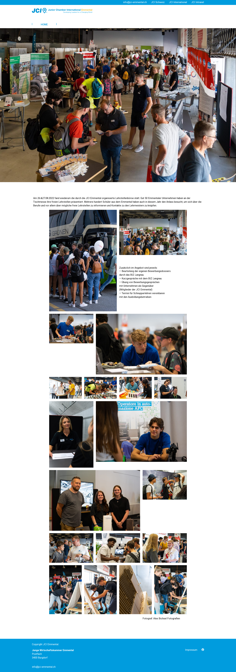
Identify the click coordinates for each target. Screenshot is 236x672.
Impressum (191, 649)
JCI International (178, 2)
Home (44, 24)
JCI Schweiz (158, 2)
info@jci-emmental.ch (135, 2)
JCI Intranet (197, 2)
